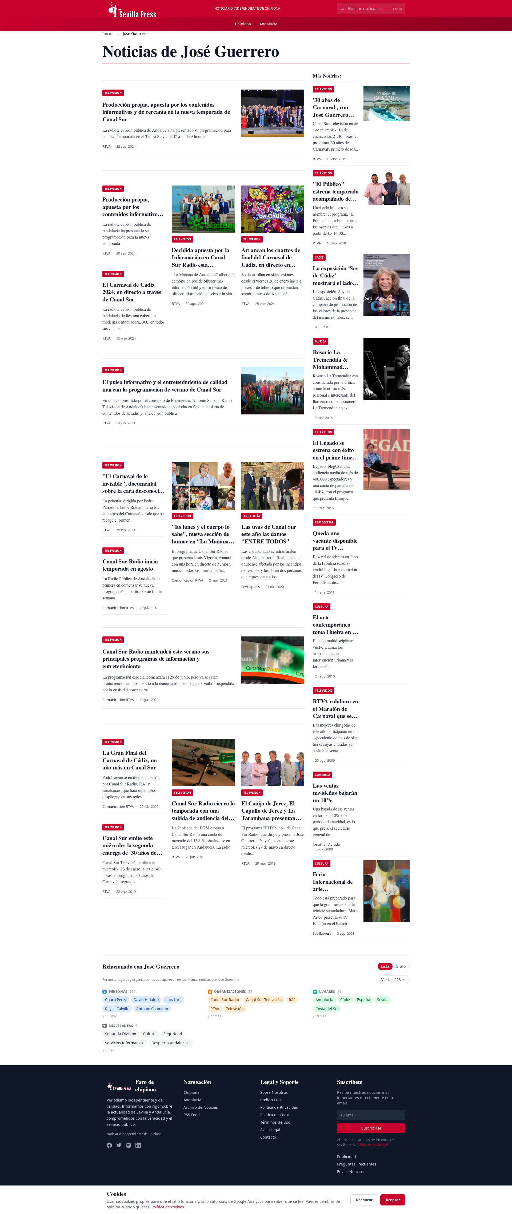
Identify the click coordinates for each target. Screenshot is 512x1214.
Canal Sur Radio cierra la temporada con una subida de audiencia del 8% (203, 814)
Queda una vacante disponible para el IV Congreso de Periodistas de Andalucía (335, 551)
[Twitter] (119, 1145)
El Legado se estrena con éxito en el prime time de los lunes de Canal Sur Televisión (333, 461)
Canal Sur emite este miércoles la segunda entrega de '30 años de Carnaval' (129, 848)
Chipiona (243, 23)
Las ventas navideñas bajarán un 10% (335, 792)
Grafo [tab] (401, 966)
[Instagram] (128, 1145)
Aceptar (393, 1199)
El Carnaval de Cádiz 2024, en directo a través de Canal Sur (131, 292)
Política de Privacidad (279, 1107)
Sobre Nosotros (274, 1092)
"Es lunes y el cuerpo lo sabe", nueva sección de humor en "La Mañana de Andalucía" (200, 537)
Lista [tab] (385, 966)
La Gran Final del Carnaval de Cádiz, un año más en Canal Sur (129, 760)
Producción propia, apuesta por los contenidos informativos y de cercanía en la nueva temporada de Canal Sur (133, 214)
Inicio (107, 33)
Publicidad (346, 1156)
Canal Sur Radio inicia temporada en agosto (130, 565)
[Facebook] (109, 1145)
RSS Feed (191, 1114)
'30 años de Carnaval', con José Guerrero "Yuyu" (330, 110)
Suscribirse (371, 1128)
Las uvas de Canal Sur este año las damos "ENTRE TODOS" (268, 534)
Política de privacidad (372, 1145)
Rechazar (364, 1199)
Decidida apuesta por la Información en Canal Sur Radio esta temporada (200, 260)
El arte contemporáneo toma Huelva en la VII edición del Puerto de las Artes (335, 635)
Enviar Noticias (350, 1171)
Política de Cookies (276, 1114)
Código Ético (271, 1099)
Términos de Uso (275, 1122)
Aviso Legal (270, 1129)
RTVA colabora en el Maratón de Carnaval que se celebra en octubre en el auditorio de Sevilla (335, 719)
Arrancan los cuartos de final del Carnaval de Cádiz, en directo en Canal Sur (270, 260)
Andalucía (268, 23)
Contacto (268, 1137)
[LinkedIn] (138, 1145)
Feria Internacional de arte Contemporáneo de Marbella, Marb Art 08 (333, 892)
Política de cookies (167, 1206)
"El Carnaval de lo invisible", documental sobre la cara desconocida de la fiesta (133, 486)
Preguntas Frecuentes (356, 1164)
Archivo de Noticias (200, 1107)
